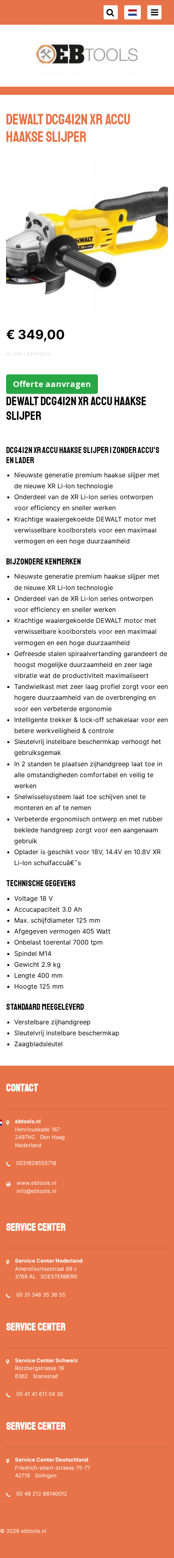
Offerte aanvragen (52, 383)
